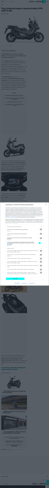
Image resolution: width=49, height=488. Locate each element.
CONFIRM (15, 278)
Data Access (24, 283)
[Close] (46, 205)
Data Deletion (17, 283)
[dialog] (24, 244)
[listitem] (24, 226)
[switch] (40, 229)
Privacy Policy (32, 283)
